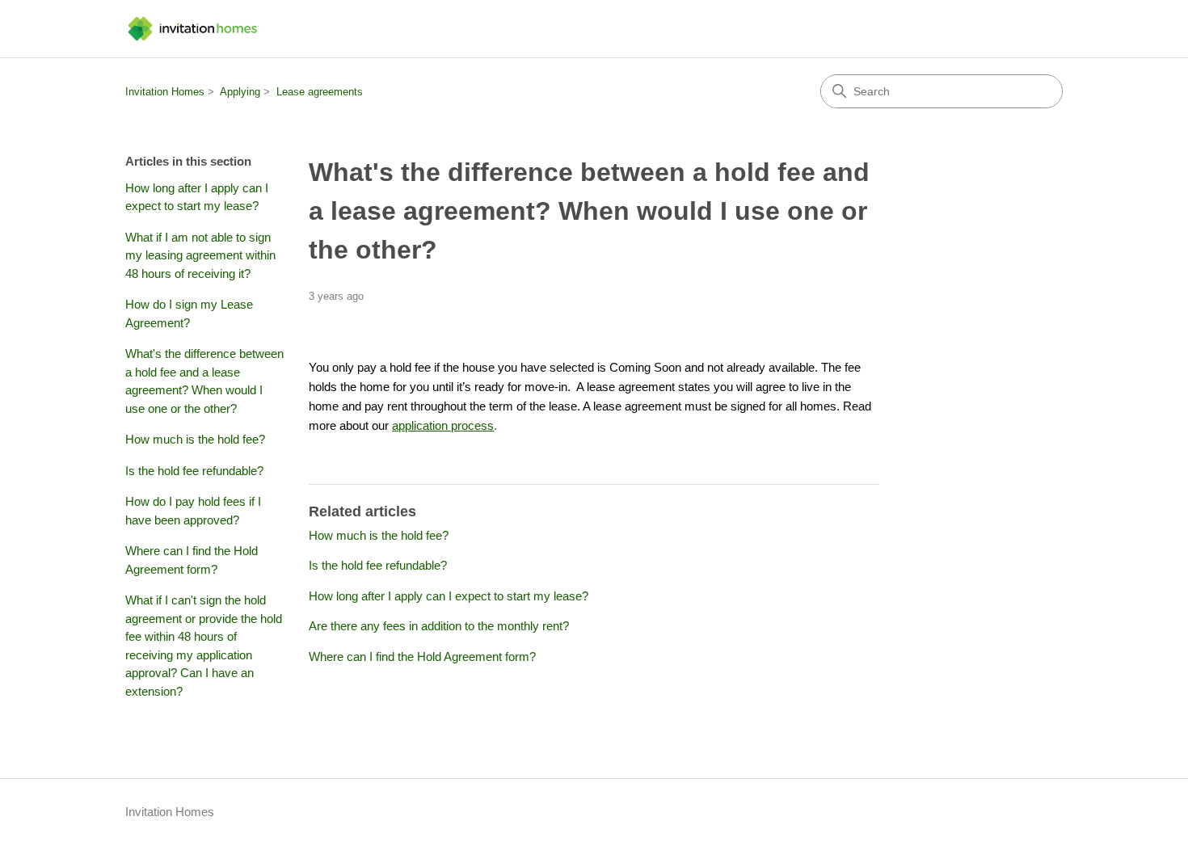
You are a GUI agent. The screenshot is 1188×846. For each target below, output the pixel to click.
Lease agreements (319, 92)
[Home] (193, 29)
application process (443, 425)
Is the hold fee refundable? (194, 471)
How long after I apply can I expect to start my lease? (196, 197)
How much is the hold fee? (195, 439)
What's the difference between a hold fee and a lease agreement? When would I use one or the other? (204, 381)
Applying (240, 92)
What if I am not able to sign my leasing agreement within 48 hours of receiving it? (200, 255)
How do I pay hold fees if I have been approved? (193, 511)
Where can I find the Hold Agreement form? (191, 560)
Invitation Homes (164, 92)
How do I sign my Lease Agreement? (189, 313)
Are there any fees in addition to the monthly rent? (439, 626)
